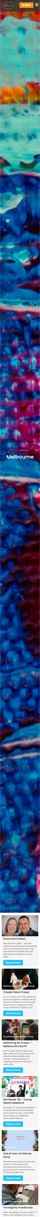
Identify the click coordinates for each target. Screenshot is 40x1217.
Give (27, 5)
